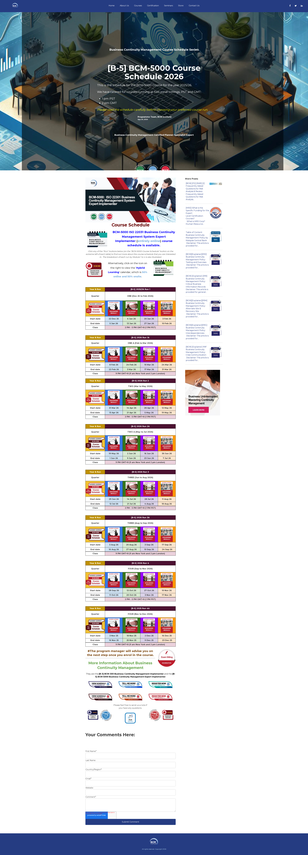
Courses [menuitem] (138, 5)
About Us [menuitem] (124, 5)
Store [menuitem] (180, 5)
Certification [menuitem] (153, 5)
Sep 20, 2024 (143, 119)
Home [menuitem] (112, 5)
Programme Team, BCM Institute (155, 117)
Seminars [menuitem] (168, 5)
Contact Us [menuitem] (194, 5)
